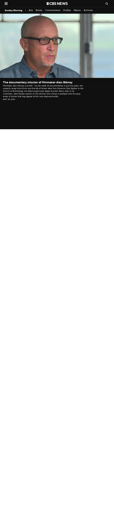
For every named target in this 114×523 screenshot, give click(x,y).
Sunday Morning (13, 10)
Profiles (67, 10)
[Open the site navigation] (22, 3)
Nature (77, 10)
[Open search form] (106, 3)
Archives (88, 10)
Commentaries (52, 10)
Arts (31, 10)
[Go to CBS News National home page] (57, 3)
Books (39, 10)
